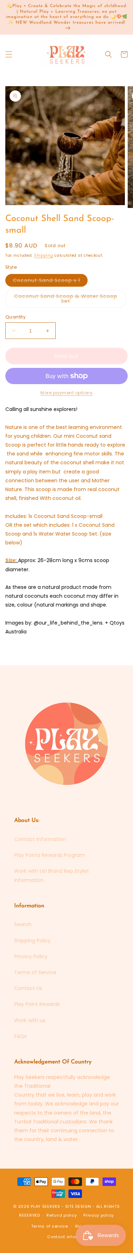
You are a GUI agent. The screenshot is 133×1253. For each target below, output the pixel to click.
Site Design (78, 1206)
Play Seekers (45, 1206)
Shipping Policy (32, 940)
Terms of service (49, 1226)
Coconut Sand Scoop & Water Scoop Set (65, 300)
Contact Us (28, 988)
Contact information (69, 1237)
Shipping (43, 255)
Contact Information (40, 839)
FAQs (20, 1036)
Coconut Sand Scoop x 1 (50, 281)
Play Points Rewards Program (49, 855)
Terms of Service (35, 972)
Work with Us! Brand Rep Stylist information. (51, 875)
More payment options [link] (66, 393)
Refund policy (61, 1215)
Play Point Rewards (37, 1004)
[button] (9, 54)
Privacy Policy (31, 956)
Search (23, 924)
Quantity (15, 317)
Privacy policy (98, 1215)
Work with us (29, 1020)
